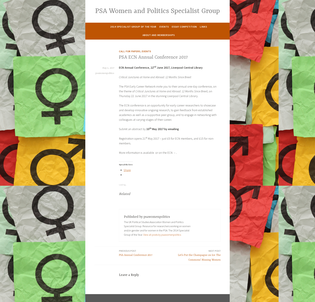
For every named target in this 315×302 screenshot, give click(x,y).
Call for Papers (129, 51)
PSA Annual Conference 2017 (135, 253)
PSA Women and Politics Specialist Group (157, 11)
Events (164, 26)
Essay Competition (184, 26)
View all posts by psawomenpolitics (162, 234)
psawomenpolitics (104, 73)
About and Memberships (159, 35)
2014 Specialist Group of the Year (133, 26)
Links (203, 26)
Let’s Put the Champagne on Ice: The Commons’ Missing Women (199, 255)
